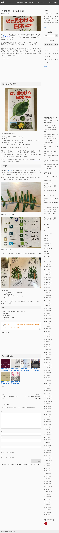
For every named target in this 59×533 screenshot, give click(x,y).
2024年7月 (47, 290)
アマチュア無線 (48, 233)
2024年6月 (47, 292)
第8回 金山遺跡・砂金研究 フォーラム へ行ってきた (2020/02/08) (51, 166)
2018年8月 (47, 437)
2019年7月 (47, 409)
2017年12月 (47, 458)
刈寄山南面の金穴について (51, 190)
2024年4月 (47, 298)
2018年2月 (47, 453)
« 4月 (45, 66)
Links (50, 2)
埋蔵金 (46, 235)
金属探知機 (47, 248)
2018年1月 (47, 455)
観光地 (46, 246)
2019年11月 (47, 398)
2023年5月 (47, 313)
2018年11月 (47, 429)
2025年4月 (47, 272)
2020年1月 (47, 393)
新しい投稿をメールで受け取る (7, 457)
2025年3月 (47, 274)
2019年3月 (47, 419)
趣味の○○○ (5, 2)
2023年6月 (47, 310)
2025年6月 (47, 269)
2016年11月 (47, 489)
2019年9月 (47, 403)
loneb (10, 13)
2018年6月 (47, 442)
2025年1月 (47, 277)
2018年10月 (47, 432)
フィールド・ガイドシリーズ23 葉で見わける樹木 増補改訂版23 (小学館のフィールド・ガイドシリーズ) (22, 326)
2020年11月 (47, 367)
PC (45, 230)
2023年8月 (47, 305)
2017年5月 (47, 473)
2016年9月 (47, 494)
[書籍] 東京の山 (48, 180)
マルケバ (10, 170)
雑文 (45, 253)
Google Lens (6, 36)
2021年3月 (47, 357)
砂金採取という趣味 (22, 2)
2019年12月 (47, 396)
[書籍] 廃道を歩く (48, 183)
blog (45, 227)
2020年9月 (47, 372)
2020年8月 (47, 375)
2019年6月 (47, 411)
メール (2, 437)
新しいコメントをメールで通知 (7, 452)
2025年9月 (47, 267)
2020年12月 (47, 365)
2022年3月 (47, 331)
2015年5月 (47, 515)
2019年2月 (47, 422)
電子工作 (46, 256)
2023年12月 (47, 300)
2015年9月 (47, 512)
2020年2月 (47, 391)
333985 (56, 198)
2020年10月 (47, 370)
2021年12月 (47, 339)
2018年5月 (47, 445)
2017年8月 (47, 465)
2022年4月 (47, 329)
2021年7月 (47, 349)
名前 (2, 431)
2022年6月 (47, 323)
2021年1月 (47, 362)
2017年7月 (47, 468)
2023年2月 (47, 316)
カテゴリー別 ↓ (41, 2)
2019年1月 (47, 424)
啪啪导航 (56, 202)
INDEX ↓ (31, 2)
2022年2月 (47, 334)
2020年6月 (47, 380)
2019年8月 (47, 406)
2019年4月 (47, 416)
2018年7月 (47, 440)
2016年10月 (47, 491)
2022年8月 (47, 318)
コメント (3, 411)
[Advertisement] (21, 70)
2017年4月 (47, 476)
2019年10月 (47, 401)
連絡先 (46, 27)
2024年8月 (47, 287)
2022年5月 (47, 326)
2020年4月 (47, 385)
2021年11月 (47, 341)
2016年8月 (47, 496)
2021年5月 (47, 352)
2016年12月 (47, 486)
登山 (45, 240)
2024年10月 (47, 282)
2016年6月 (47, 502)
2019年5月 (47, 414)
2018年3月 (47, 450)
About (55, 2)
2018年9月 (47, 434)
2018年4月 (47, 447)
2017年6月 (47, 471)
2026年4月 (47, 264)
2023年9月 (47, 303)
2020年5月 (47, 383)
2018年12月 (47, 427)
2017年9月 (47, 463)
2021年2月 (47, 360)
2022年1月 (47, 336)
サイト (2, 444)
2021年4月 (47, 354)
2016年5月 (47, 504)
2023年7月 (47, 308)
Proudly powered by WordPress (8, 531)
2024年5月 (47, 295)
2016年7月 (47, 499)
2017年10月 (47, 460)
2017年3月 (47, 478)
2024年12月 (47, 279)
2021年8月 (47, 347)
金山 (45, 251)
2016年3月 (47, 507)
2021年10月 (47, 344)
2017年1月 (47, 484)
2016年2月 (47, 509)
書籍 (3, 386)
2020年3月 (47, 388)
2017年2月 (47, 481)
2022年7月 (47, 321)
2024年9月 (47, 285)
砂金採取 (46, 243)
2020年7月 (47, 378)
